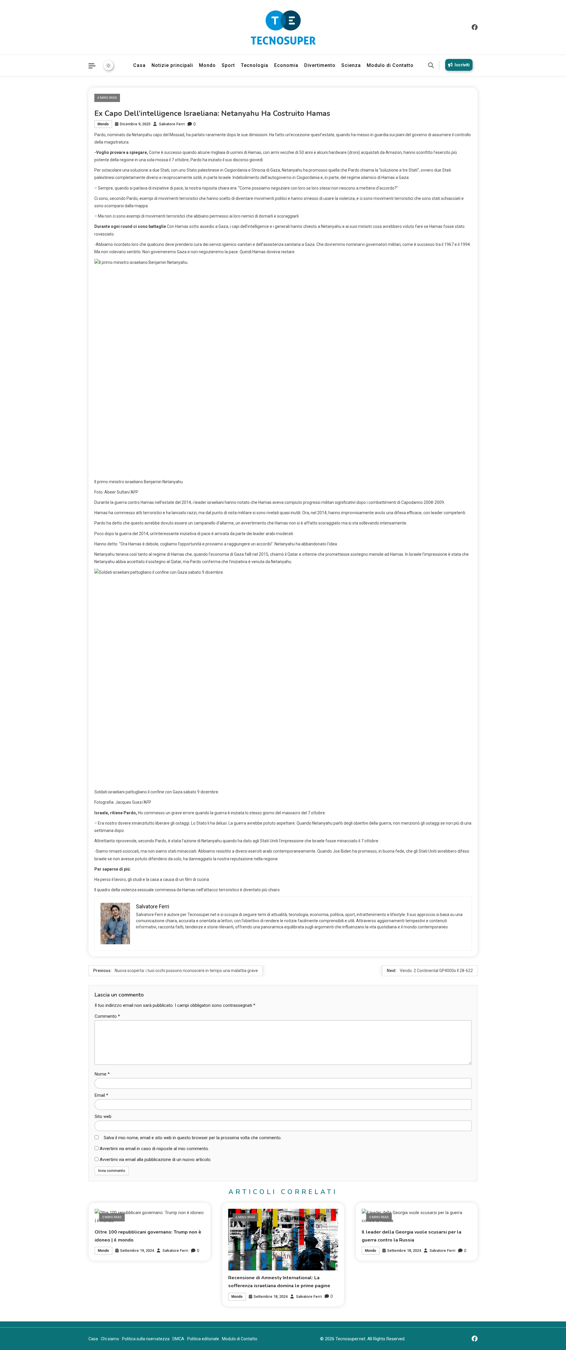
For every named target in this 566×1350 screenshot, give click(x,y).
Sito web (103, 1116)
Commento (107, 1016)
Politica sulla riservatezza (146, 1338)
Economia (286, 65)
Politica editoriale (203, 1338)
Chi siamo (110, 1338)
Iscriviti (462, 65)
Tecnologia (254, 65)
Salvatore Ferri (172, 124)
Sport (228, 65)
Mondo (207, 65)
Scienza (351, 65)
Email (101, 1095)
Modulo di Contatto (390, 65)
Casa (139, 65)
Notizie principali (172, 65)
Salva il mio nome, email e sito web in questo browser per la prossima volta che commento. (193, 1137)
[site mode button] (108, 65)
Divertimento (319, 65)
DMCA (178, 1338)
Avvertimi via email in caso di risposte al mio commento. (154, 1148)
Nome (102, 1074)
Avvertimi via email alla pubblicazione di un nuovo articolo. (155, 1159)
